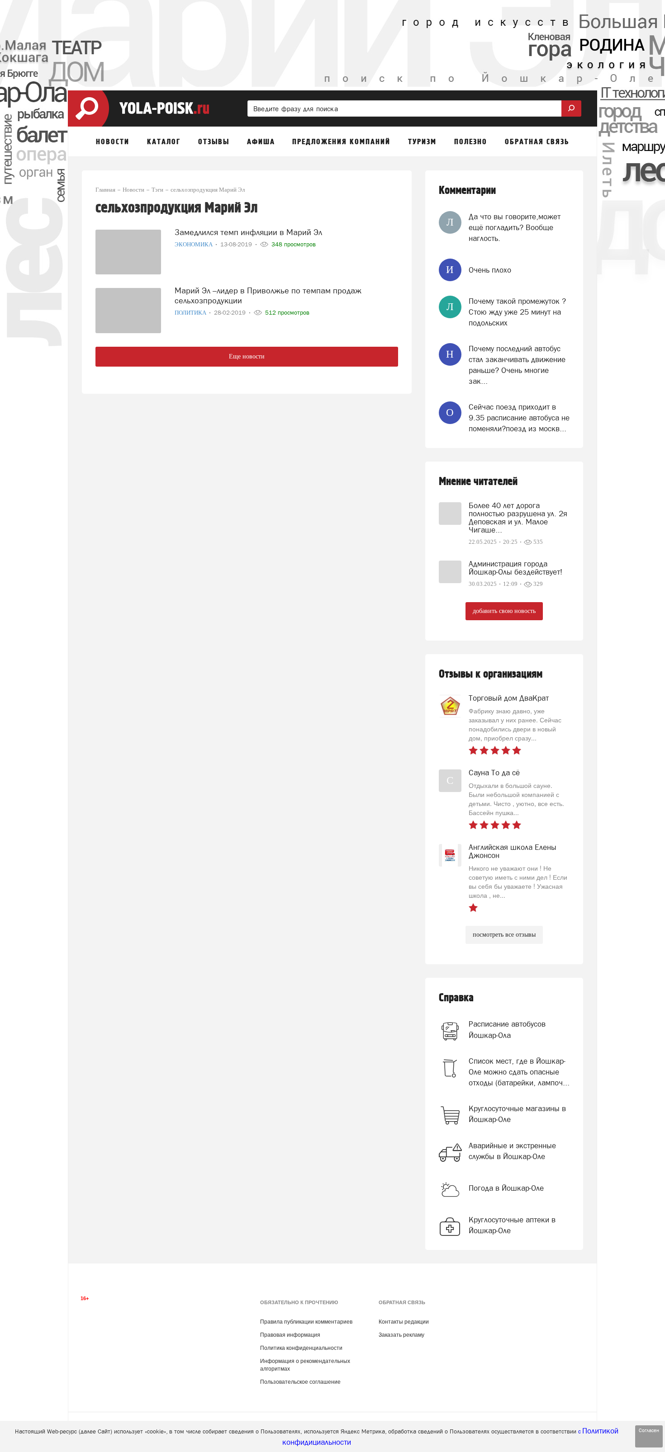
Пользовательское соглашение (300, 1382)
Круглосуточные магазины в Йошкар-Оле (517, 1114)
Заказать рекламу (401, 1335)
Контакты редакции (404, 1322)
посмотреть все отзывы (504, 934)
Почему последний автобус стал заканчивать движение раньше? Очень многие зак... (517, 365)
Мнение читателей (478, 481)
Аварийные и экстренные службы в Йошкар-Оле (512, 1151)
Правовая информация (290, 1335)
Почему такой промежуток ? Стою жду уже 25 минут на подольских (517, 312)
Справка (456, 997)
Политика (191, 312)
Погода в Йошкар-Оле (506, 1188)
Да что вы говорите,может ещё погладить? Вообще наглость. (514, 227)
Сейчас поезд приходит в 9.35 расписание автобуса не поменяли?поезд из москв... (519, 418)
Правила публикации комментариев (306, 1322)
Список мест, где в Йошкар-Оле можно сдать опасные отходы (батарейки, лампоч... (519, 1072)
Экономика (194, 244)
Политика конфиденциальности (301, 1348)
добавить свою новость (504, 611)
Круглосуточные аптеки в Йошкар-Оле (512, 1225)
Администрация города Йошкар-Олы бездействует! (515, 568)
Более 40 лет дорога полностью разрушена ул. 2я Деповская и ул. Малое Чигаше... (518, 517)
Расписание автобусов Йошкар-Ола (507, 1029)
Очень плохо (490, 269)
